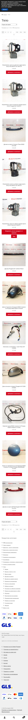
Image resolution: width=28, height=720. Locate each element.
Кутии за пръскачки (10, 583)
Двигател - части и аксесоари (10, 547)
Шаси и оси (6, 608)
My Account (4, 717)
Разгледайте (7, 677)
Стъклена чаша (9, 603)
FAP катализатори (7, 542)
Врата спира (8, 574)
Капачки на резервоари (11, 581)
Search (14, 717)
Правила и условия (9, 671)
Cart (21, 716)
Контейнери (6, 559)
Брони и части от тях (10, 571)
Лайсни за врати (9, 586)
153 (17, 32)
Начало (5, 14)
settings (9, 6)
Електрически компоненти (10, 552)
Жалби (5, 655)
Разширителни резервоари (12, 598)
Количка (6, 660)
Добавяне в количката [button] (14, 72)
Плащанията (7, 669)
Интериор (5, 554)
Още (14, 236)
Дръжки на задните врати (11, 579)
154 (21, 32)
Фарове (7, 605)
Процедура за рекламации (11, 674)
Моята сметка (7, 666)
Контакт (6, 663)
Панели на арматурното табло (12, 591)
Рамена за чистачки (10, 600)
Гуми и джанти (7, 545)
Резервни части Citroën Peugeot (12, 646)
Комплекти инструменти (9, 557)
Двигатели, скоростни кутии (10, 550)
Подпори (7, 593)
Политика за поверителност (11, 649)
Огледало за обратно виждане (12, 588)
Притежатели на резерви (11, 595)
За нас (5, 658)
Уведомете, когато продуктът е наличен (14, 232)
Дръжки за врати (9, 576)
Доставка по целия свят (10, 652)
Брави (6, 569)
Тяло (4, 567)
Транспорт (6, 680)
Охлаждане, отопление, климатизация (13, 562)
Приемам (5, 9)
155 (24, 32)
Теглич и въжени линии (9, 564)
